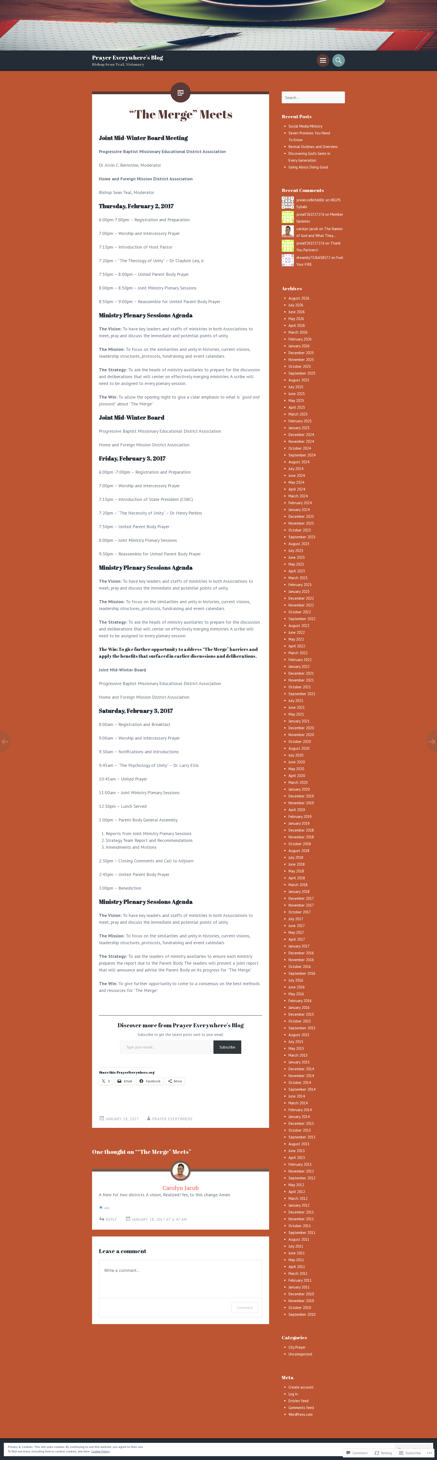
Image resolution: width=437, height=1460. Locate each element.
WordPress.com (301, 1414)
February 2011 (300, 1280)
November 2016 (301, 959)
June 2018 (297, 864)
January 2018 (299, 891)
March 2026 (298, 332)
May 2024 (296, 482)
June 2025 (297, 393)
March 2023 (298, 577)
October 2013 (300, 1130)
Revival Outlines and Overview (313, 146)
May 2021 (296, 714)
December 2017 (301, 898)
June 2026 (297, 311)
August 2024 (299, 461)
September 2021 (302, 693)
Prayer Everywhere (172, 1118)
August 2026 (299, 298)
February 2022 (300, 659)
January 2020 (299, 789)
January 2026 (299, 346)
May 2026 (296, 318)
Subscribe (227, 1047)
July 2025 (296, 386)
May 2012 (296, 1184)
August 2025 (299, 380)
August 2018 (299, 850)
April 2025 (297, 407)
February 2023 (300, 584)
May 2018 (296, 871)
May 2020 (296, 768)
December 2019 (301, 796)
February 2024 (300, 502)
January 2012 (299, 1205)
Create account (301, 1387)
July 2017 (296, 918)
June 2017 (297, 925)
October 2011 (300, 1225)
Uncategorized (300, 1354)
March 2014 (298, 1103)
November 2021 (301, 680)
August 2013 (299, 1143)
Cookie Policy (100, 1451)
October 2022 (300, 612)
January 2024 (299, 509)
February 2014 (300, 1109)
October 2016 (300, 966)
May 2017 (296, 932)
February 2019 (300, 816)
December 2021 (301, 673)
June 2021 (297, 707)
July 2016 (296, 980)
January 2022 (299, 666)
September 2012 (302, 1178)
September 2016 (302, 973)
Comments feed (301, 1407)
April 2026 (297, 325)
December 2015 (301, 1014)
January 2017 (299, 946)
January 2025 (299, 427)
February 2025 (300, 421)
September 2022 (302, 618)
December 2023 (301, 516)
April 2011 (297, 1266)
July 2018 (296, 857)
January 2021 (299, 721)
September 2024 (302, 455)
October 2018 (300, 843)
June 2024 (297, 475)
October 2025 (300, 366)
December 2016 (301, 953)
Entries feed (299, 1400)
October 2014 (300, 1082)
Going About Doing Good (308, 167)
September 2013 (302, 1137)
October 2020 (300, 741)
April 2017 (297, 939)
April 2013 (297, 1157)
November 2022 (301, 605)
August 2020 (299, 748)
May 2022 (296, 639)
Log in (293, 1394)
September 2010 (302, 1314)
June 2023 (297, 557)
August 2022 (299, 625)
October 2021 (300, 687)
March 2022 (298, 652)
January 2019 (299, 823)
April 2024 (297, 489)
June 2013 (297, 1150)
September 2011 (302, 1232)
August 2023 (299, 543)
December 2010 (301, 1294)
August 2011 (299, 1239)
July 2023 (296, 550)
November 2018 (301, 837)
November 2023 (301, 523)
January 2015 (299, 1062)
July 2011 (296, 1246)
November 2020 (301, 734)
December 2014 (301, 1068)
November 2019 (301, 802)
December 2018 (301, 830)
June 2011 (297, 1253)
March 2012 (298, 1198)
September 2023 (302, 536)
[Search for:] (313, 97)
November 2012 (301, 1171)
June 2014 (297, 1096)
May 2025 (296, 400)
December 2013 (301, 1123)
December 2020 (301, 727)
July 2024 (296, 468)
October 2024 (300, 448)
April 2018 (297, 877)
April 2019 (297, 809)
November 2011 (301, 1218)
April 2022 (297, 646)
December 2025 (301, 352)
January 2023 (299, 591)
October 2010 (300, 1307)
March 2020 (298, 782)
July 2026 (296, 305)
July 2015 (296, 1041)
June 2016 (297, 987)
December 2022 (301, 598)
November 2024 (301, 441)
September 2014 (302, 1089)
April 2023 (297, 571)
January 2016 (299, 1007)
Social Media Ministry (305, 126)
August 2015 (299, 1034)
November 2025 (301, 359)
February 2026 (300, 339)
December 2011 (301, 1212)
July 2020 (296, 755)
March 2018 (298, 884)
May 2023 (296, 564)
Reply (111, 1219)
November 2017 (301, 905)
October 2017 (300, 912)
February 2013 (300, 1164)
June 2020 (297, 762)
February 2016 (300, 1000)
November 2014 (301, 1075)
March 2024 (298, 496)
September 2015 (302, 1028)
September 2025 (302, 373)
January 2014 (299, 1116)
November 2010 (301, 1300)
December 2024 (301, 434)
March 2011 (298, 1273)
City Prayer (297, 1347)
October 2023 (300, 530)
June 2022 (297, 632)
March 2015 (298, 1055)
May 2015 (296, 1048)
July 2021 (296, 700)
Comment (245, 1307)
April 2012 (297, 1191)
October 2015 (300, 1021)
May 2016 (296, 993)
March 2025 (298, 414)
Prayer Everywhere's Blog (127, 57)
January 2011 (299, 1287)
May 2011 (296, 1259)
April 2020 (297, 775)
